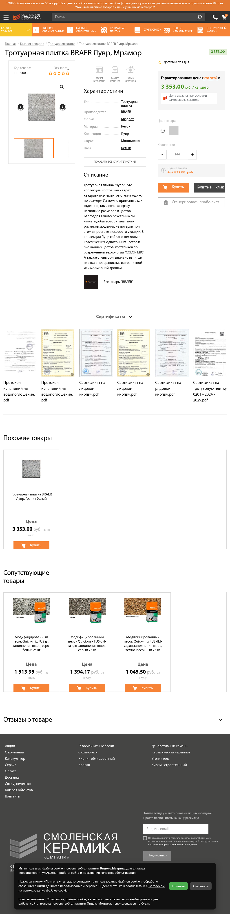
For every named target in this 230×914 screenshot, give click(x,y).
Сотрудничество (18, 784)
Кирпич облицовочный (96, 759)
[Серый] (174, 130)
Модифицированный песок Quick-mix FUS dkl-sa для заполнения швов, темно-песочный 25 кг (143, 644)
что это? (210, 78)
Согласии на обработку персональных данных (172, 845)
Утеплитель (161, 759)
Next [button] (63, 107)
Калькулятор (15, 759)
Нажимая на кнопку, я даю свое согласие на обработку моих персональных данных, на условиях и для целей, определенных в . (183, 841)
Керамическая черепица (171, 752)
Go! (199, 17)
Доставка (12, 778)
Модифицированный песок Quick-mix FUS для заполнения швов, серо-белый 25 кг (31, 644)
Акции (10, 746)
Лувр (125, 134)
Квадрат (127, 119)
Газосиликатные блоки (96, 746)
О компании (14, 752)
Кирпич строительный (169, 765)
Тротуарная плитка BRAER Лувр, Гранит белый (31, 497)
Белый (126, 148)
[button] (99, 74)
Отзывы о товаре (27, 720)
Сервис (10, 765)
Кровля (84, 765)
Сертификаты (110, 317)
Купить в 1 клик (210, 188)
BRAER (126, 112)
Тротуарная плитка (130, 104)
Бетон (125, 126)
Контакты (12, 796)
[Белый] (162, 130)
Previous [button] (21, 107)
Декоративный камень (169, 746)
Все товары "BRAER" (118, 282)
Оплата (10, 771)
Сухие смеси (87, 752)
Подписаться (157, 855)
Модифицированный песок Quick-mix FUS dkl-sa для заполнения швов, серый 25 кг (87, 644)
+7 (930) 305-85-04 (215, 17)
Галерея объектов (19, 790)
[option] (41, 106)
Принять (178, 886)
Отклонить (200, 886)
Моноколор (130, 141)
